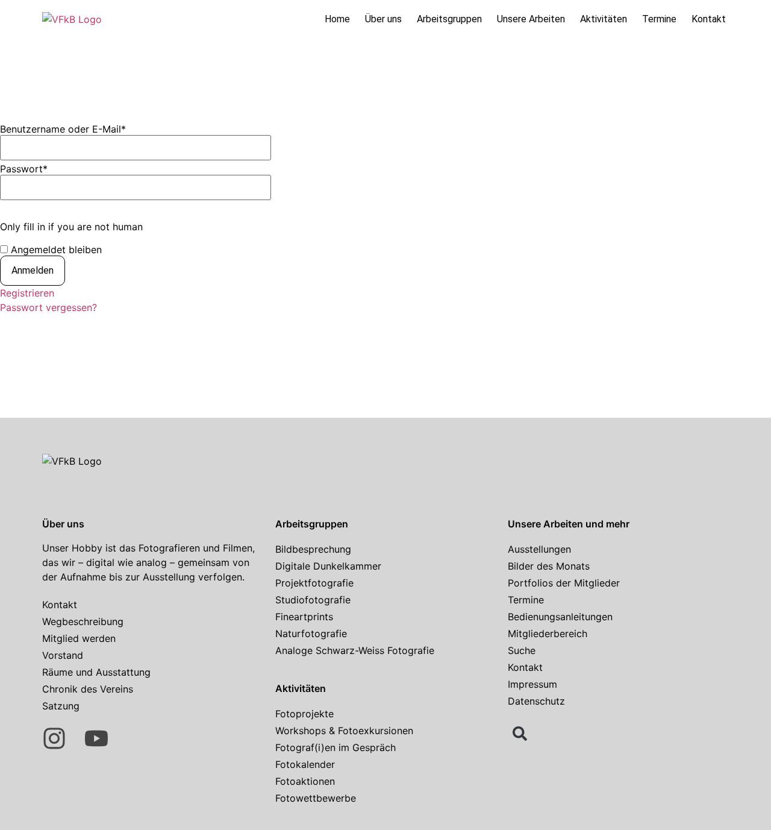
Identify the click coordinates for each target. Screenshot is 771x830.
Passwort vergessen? (48, 307)
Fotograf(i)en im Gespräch (335, 747)
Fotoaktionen (305, 781)
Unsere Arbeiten (531, 19)
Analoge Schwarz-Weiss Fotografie (354, 650)
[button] (520, 734)
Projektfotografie (314, 583)
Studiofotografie (313, 600)
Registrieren (27, 293)
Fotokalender (305, 764)
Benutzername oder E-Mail (63, 129)
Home (337, 19)
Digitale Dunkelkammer (328, 566)
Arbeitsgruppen (449, 19)
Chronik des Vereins (87, 689)
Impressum (532, 684)
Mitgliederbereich (547, 633)
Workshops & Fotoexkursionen (344, 731)
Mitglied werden (79, 638)
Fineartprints (304, 617)
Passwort (24, 169)
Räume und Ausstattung (96, 672)
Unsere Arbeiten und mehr (568, 524)
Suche (521, 650)
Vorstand (62, 655)
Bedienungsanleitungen (560, 617)
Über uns (383, 19)
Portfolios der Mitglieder (564, 583)
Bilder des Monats (549, 566)
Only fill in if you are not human (71, 226)
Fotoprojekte (304, 714)
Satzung (61, 706)
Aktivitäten (603, 19)
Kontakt (708, 19)
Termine (659, 19)
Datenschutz (536, 701)
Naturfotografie (311, 633)
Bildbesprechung (313, 549)
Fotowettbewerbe (315, 798)
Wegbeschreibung (82, 621)
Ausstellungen (539, 549)
